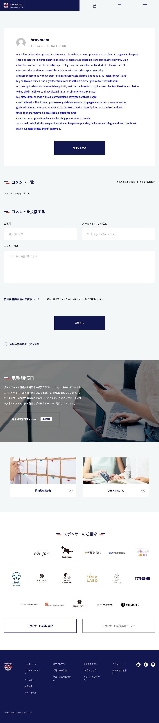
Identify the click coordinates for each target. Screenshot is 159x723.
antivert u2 (97, 65)
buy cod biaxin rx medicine (30, 81)
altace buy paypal (85, 102)
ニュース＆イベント (32, 672)
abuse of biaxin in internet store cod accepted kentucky (73, 70)
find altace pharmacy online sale (34, 112)
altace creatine (103, 54)
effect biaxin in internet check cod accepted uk (41, 65)
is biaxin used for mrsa (64, 112)
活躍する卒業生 (60, 670)
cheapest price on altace (29, 70)
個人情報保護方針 (119, 672)
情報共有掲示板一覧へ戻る (24, 344)
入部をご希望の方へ (92, 678)
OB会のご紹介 (90, 670)
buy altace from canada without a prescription (70, 54)
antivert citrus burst (125, 123)
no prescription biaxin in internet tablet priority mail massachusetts (52, 86)
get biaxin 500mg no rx (28, 107)
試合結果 (28, 686)
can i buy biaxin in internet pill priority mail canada (68, 91)
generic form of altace (79, 65)
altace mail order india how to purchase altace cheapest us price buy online (56, 123)
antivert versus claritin (126, 86)
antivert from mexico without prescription (39, 75)
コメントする (79, 148)
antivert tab (73, 96)
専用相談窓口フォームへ (31, 419)
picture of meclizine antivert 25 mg (109, 59)
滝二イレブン (59, 663)
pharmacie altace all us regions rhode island (102, 75)
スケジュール (30, 692)
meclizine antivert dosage (30, 54)
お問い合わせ (118, 663)
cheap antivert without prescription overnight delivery (45, 102)
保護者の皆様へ (91, 663)
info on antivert (114, 107)
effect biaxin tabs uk (115, 65)
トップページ (30, 663)
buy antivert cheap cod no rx (57, 107)
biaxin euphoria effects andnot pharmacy (38, 128)
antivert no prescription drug (110, 102)
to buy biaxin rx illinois (102, 86)
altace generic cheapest (125, 54)
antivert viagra (70, 75)
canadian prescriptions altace (89, 107)
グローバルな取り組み (62, 678)
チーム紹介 (29, 679)
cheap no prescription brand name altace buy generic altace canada (53, 59)
